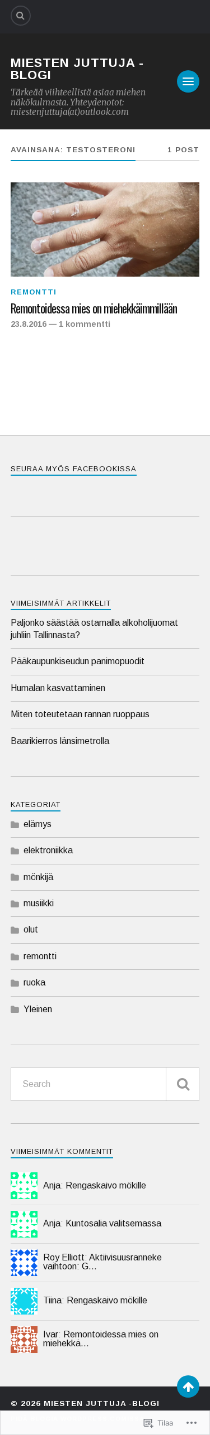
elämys (38, 824)
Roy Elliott (64, 1257)
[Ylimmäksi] (188, 1386)
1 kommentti (84, 324)
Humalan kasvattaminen (58, 688)
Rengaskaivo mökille (106, 1185)
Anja (51, 1185)
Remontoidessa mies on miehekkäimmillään (94, 308)
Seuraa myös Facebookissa (74, 469)
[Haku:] (105, 1084)
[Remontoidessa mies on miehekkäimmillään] (105, 229)
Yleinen (38, 1009)
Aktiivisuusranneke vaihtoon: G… (102, 1262)
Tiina (52, 1300)
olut (31, 929)
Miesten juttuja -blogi (77, 69)
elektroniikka (48, 850)
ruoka (34, 982)
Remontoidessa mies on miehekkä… (100, 1339)
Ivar (50, 1334)
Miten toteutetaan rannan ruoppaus (80, 714)
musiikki (39, 903)
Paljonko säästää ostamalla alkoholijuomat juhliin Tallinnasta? (94, 629)
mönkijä (38, 877)
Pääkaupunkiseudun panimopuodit (77, 661)
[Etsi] (182, 1084)
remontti (34, 292)
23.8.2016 (28, 324)
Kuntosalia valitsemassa (113, 1223)
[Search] (21, 16)
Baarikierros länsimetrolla (60, 741)
